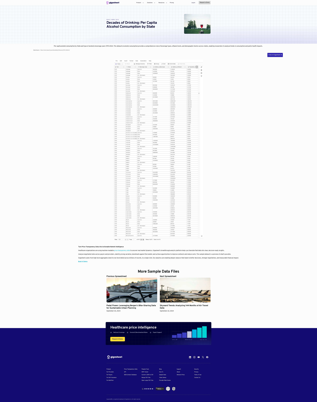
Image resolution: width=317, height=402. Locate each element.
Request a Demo (205, 2)
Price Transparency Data (130, 369)
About (178, 372)
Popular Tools (145, 369)
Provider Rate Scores (165, 380)
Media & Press (181, 375)
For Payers (109, 375)
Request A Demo (117, 339)
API (125, 372)
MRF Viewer (145, 372)
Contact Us (197, 377)
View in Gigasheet (275, 55)
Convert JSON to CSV (147, 375)
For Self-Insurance (111, 377)
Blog (160, 369)
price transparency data (122, 250)
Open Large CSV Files (147, 380)
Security (196, 369)
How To (161, 372)
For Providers (110, 372)
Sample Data (162, 375)
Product (108, 369)
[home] (112, 2)
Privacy (196, 372)
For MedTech (110, 380)
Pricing (172, 3)
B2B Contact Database (130, 375)
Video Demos (162, 377)
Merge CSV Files (146, 377)
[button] (139, 3)
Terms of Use (197, 375)
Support (179, 369)
